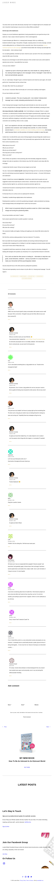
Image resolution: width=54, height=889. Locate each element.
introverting (40, 276)
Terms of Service (29, 880)
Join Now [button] (5, 854)
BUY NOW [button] (27, 767)
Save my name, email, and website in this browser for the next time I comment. (26, 712)
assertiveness (23, 276)
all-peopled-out (14, 276)
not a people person (26, 278)
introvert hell (31, 276)
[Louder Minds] (9, 2)
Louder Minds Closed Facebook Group (35, 339)
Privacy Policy (23, 880)
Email (23, 704)
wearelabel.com (40, 880)
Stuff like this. (28, 822)
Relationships (26, 14)
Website (36, 704)
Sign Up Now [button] (6, 826)
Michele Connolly (38, 14)
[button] (51, 2)
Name (9, 704)
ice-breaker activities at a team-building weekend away (29, 130)
